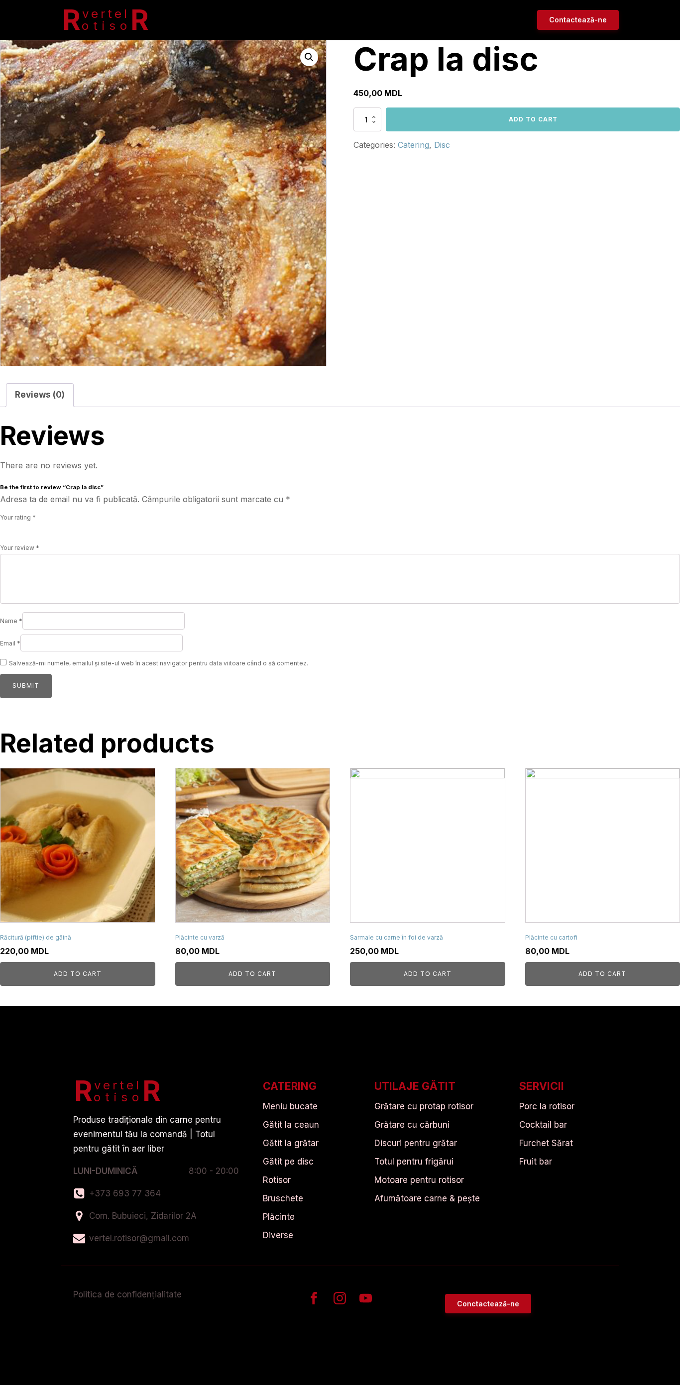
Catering (413, 145)
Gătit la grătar (291, 1143)
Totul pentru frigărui (413, 1162)
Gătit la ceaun (291, 1125)
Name (11, 621)
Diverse (278, 1235)
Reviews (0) (40, 395)
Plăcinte (279, 1217)
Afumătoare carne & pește (427, 1198)
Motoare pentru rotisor (419, 1180)
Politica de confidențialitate (127, 1294)
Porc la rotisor (546, 1106)
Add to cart (533, 119)
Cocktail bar (543, 1125)
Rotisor (277, 1180)
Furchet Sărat (546, 1143)
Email (10, 643)
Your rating (18, 517)
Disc (442, 145)
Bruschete (283, 1198)
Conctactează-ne (488, 1303)
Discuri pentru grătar (415, 1143)
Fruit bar (535, 1162)
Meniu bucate (290, 1106)
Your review (19, 547)
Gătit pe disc (288, 1162)
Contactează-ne (578, 19)
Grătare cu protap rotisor (423, 1106)
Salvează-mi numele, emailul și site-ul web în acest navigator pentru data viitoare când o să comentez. (158, 663)
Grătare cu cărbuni (412, 1125)
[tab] (40, 395)
